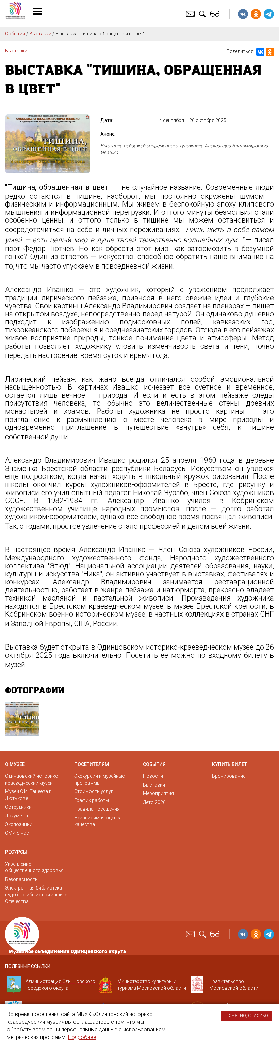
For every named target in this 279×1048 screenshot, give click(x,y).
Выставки (40, 33)
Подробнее (82, 1037)
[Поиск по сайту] (203, 13)
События (15, 33)
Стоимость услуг (93, 791)
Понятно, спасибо (247, 1015)
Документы (17, 815)
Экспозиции (18, 824)
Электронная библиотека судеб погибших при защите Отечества (36, 894)
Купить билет (229, 764)
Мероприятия (158, 793)
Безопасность (21, 879)
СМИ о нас (17, 833)
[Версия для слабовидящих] (215, 13)
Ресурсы (16, 852)
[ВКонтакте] (260, 52)
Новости (153, 776)
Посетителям (91, 764)
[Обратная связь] (191, 13)
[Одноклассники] (270, 52)
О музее (15, 764)
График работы (91, 800)
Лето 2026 (154, 802)
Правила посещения (97, 809)
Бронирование (228, 776)
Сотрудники (18, 807)
